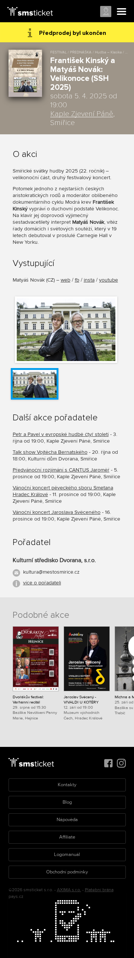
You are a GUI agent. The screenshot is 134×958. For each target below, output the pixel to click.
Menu (122, 12)
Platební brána (99, 890)
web (65, 280)
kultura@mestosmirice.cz (51, 572)
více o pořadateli (42, 583)
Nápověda (67, 820)
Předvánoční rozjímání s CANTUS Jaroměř (61, 470)
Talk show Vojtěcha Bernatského (50, 452)
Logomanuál (67, 854)
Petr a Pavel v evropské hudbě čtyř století (61, 434)
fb (77, 280)
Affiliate (67, 837)
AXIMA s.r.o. (69, 890)
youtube (108, 280)
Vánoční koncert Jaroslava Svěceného (56, 512)
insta (89, 280)
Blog (67, 802)
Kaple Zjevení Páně (81, 114)
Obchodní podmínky (67, 872)
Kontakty (67, 785)
